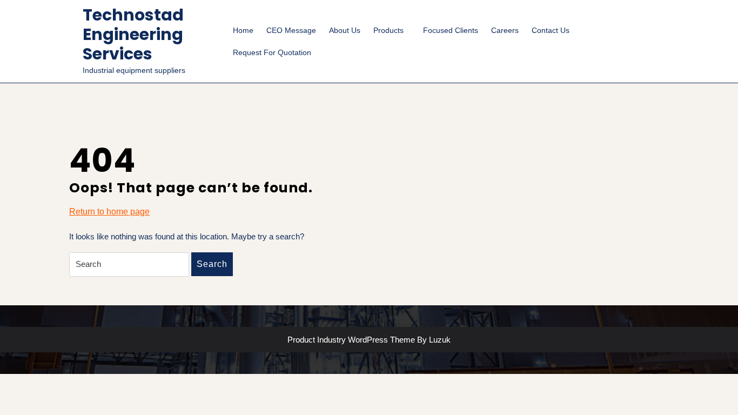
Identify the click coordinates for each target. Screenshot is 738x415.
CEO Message (291, 30)
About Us (344, 30)
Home (243, 30)
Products (388, 30)
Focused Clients (450, 30)
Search (212, 264)
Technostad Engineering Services (133, 34)
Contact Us (550, 30)
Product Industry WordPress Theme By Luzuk (369, 339)
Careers (505, 30)
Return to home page (109, 212)
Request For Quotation (272, 52)
